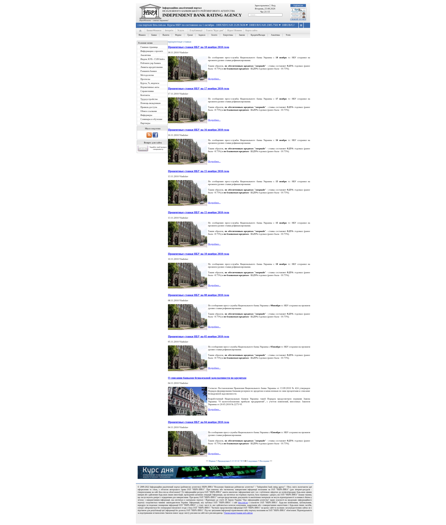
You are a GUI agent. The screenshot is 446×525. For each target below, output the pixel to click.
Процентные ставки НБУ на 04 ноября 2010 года (198, 422)
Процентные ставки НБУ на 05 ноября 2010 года (198, 336)
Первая (212, 461)
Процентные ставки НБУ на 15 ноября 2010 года (198, 171)
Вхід (273, 5)
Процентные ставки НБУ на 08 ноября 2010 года (198, 295)
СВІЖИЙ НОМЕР (298, 19)
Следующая (252, 461)
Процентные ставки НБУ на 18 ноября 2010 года (198, 47)
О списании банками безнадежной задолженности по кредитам (207, 377)
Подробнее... (214, 78)
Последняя (264, 461)
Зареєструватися (262, 5)
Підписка (298, 6)
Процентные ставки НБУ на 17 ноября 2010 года (198, 88)
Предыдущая (224, 461)
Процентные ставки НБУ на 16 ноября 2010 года (198, 129)
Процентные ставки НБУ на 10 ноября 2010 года (198, 253)
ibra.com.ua (243, 502)
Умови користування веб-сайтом (238, 513)
